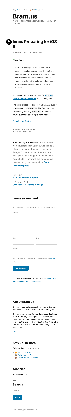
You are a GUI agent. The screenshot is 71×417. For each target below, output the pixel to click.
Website (15, 248)
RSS (33, 10)
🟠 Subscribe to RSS (24, 352)
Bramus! (17, 129)
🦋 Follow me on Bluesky (26, 355)
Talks (21, 10)
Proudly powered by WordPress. (28, 409)
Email (38, 238)
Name (15, 238)
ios (30, 131)
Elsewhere (18, 131)
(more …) (48, 162)
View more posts (21, 165)
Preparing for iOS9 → (22, 121)
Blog (14, 10)
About (26, 10)
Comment (16, 212)
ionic (26, 131)
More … (16, 331)
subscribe (53, 258)
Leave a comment (37, 52)
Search (40, 10)
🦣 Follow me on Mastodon (26, 358)
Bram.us (25, 16)
